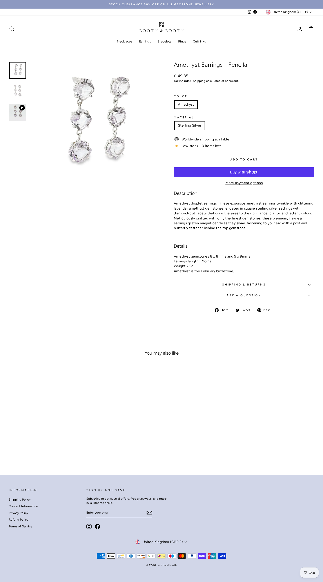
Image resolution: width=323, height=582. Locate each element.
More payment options (244, 183)
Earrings (145, 41)
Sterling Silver (189, 125)
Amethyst (186, 104)
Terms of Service (20, 526)
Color (181, 96)
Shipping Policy (20, 499)
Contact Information (23, 506)
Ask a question (244, 295)
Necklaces (124, 41)
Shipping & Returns (244, 284)
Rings (182, 41)
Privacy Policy (18, 513)
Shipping (199, 81)
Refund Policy (18, 519)
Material (184, 117)
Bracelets (165, 41)
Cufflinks (199, 41)
